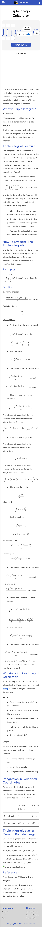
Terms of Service (32, 912)
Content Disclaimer (33, 915)
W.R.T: (36, 29)
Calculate (21, 45)
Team (4, 915)
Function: (19, 30)
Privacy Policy (31, 918)
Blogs (4, 918)
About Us (5, 912)
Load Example (27, 28)
